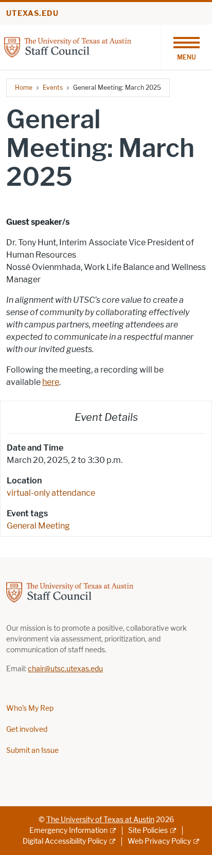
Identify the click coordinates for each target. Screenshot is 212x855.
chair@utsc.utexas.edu (65, 669)
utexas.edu (32, 13)
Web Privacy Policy (159, 841)
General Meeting (38, 526)
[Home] (67, 46)
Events (53, 87)
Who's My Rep (30, 708)
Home (23, 87)
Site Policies (148, 830)
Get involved (26, 729)
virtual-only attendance (51, 493)
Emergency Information (68, 830)
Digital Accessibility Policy (65, 841)
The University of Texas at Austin (100, 819)
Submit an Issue (32, 750)
